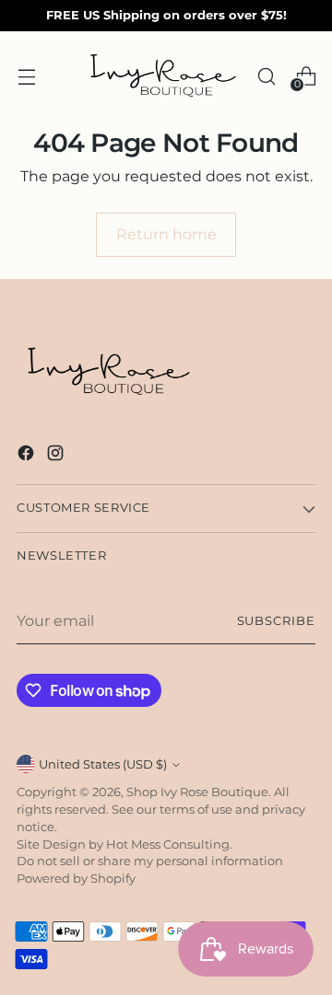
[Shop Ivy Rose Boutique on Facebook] (28, 456)
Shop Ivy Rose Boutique (197, 792)
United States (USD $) (103, 764)
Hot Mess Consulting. (169, 844)
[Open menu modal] (26, 76)
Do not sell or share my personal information (150, 861)
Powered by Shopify (76, 878)
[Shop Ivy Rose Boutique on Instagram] (57, 456)
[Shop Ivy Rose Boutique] (163, 76)
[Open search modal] (266, 76)
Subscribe (276, 621)
